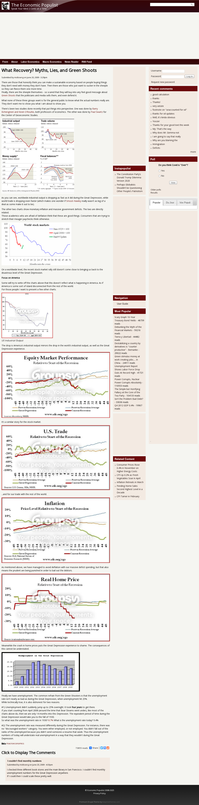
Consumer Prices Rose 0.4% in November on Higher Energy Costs (128, 468)
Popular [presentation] (156, 202)
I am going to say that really (167, 136)
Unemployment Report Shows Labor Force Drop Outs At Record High (127, 369)
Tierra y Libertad (123, 336)
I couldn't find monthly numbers (24, 760)
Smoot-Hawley (73, 200)
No (162, 175)
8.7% (50, 720)
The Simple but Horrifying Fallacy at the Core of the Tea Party (127, 392)
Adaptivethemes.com (111, 802)
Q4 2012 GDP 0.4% (124, 405)
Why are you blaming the (165, 140)
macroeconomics (15, 743)
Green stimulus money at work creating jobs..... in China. (127, 359)
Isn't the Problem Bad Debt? (129, 398)
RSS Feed (87, 61)
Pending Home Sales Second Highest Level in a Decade (130, 489)
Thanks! (156, 102)
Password (156, 76)
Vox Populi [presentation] (185, 202)
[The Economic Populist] (5, 8)
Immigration (159, 144)
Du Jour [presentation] (170, 202)
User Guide (122, 303)
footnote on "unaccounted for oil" (170, 109)
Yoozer (156, 121)
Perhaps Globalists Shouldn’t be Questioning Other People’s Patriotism (130, 188)
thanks (156, 98)
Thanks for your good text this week (171, 124)
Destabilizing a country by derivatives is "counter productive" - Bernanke (127, 346)
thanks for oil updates (163, 113)
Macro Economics (52, 61)
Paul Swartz (97, 111)
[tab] (156, 202)
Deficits (156, 147)
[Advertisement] (99, 35)
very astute (158, 105)
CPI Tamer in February (128, 496)
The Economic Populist (34, 5)
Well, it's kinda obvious (164, 117)
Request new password (163, 81)
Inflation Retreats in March (130, 482)
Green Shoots (8, 95)
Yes (163, 170)
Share (95, 748)
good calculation (161, 94)
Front (5, 61)
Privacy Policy (99, 793)
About (14, 61)
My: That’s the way (162, 128)
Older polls (156, 189)
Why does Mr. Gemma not (166, 132)
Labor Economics (30, 61)
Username (156, 70)
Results (154, 192)
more (193, 151)
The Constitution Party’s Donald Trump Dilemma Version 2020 (129, 177)
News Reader (72, 61)
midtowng (18, 77)
